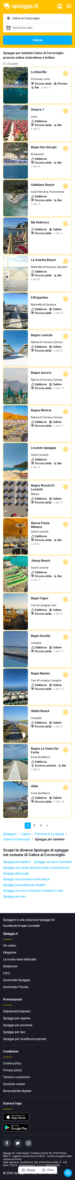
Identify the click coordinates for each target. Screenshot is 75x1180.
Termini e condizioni (16, 1077)
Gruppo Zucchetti (29, 925)
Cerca (37, 40)
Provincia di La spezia (49, 834)
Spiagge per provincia (17, 1025)
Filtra (50, 1170)
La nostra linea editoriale (19, 959)
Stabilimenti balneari (16, 1011)
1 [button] (28, 825)
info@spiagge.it (27, 1165)
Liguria (25, 834)
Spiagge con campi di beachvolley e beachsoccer (36, 868)
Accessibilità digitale (17, 1091)
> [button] (47, 825)
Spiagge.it (10, 834)
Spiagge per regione (16, 1018)
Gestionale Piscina (15, 987)
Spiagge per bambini (17, 862)
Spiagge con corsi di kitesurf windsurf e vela (33, 891)
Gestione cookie (14, 1084)
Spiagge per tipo (14, 1032)
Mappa (31, 1170)
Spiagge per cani (14, 896)
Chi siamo (9, 945)
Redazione (10, 966)
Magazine (9, 952)
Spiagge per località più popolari (24, 1039)
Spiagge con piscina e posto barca (26, 879)
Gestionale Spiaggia (16, 980)
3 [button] (41, 825)
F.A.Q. (6, 973)
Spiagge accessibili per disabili (24, 885)
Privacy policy (12, 1070)
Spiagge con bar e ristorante (53, 862)
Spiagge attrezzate (16, 873)
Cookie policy (12, 1063)
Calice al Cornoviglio (16, 839)
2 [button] (34, 825)
